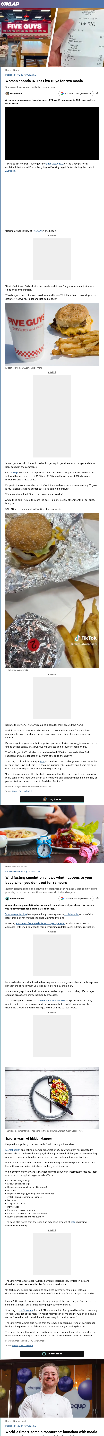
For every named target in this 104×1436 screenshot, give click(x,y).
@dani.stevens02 (54, 163)
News (16, 70)
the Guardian (26, 1310)
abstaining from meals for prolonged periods (40, 923)
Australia (10, 170)
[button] (97, 93)
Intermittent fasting (16, 914)
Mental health (12, 1149)
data (73, 1221)
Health (24, 866)
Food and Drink (25, 791)
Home (8, 70)
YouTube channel (48, 1000)
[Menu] (100, 4)
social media (71, 914)
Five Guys (37, 230)
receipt (15, 472)
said (42, 761)
